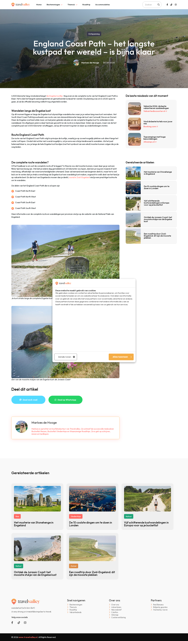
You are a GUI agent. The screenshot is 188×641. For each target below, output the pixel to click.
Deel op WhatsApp (67, 399)
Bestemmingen (53, 4)
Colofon (114, 612)
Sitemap (114, 615)
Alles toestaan (120, 357)
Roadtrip (86, 4)
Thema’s (71, 4)
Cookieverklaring (118, 617)
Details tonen (64, 357)
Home (39, 4)
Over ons (115, 604)
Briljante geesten (160, 607)
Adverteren (116, 607)
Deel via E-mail (30, 399)
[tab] (39, 4)
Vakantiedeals (75, 612)
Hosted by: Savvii (160, 610)
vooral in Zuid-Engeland (79, 177)
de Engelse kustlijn (55, 96)
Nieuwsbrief (116, 610)
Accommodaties (102, 4)
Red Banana (158, 604)
